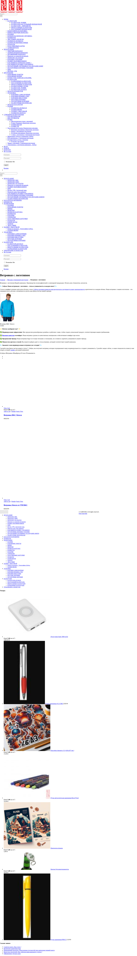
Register (6, 168)
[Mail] (3, 512)
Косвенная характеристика (12, 948)
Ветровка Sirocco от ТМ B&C (15, 505)
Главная (2, 280)
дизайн (12, 350)
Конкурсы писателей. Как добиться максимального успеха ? (23, 952)
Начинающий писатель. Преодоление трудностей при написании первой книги (29, 950)
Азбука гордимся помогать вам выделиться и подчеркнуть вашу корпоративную (59, 289)
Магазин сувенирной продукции (17, 280)
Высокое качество (8, 335)
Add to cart (7, 411)
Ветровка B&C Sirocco (13, 415)
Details (13, 411)
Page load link (83, 513)
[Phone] (7, 512)
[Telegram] (5, 512)
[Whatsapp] (1, 512)
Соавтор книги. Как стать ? (12, 947)
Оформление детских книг (12, 953)
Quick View (19, 411)
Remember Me (10, 161)
